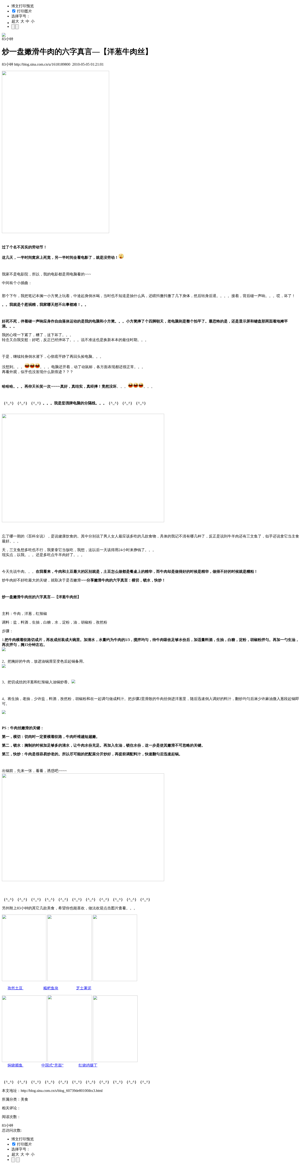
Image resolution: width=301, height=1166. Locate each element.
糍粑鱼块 (50, 988)
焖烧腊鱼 (16, 1065)
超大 (15, 21)
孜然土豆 (16, 988)
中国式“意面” (52, 1065)
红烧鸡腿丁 (88, 1065)
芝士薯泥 (83, 988)
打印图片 (24, 11)
